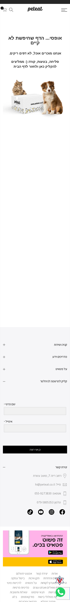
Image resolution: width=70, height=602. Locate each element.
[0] (4, 10)
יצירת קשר (42, 573)
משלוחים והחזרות (53, 578)
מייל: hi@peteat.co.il (48, 484)
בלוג (14, 597)
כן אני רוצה (35, 449)
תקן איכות (34, 578)
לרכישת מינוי (14, 583)
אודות (55, 573)
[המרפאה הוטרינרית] (60, 580)
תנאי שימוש (38, 592)
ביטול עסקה (18, 578)
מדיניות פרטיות (21, 587)
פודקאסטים (27, 597)
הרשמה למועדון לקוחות (54, 583)
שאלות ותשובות (18, 592)
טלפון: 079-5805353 (49, 502)
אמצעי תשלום (24, 573)
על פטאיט (31, 583)
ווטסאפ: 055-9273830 (48, 493)
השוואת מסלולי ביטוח (50, 597)
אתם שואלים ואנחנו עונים (47, 587)
